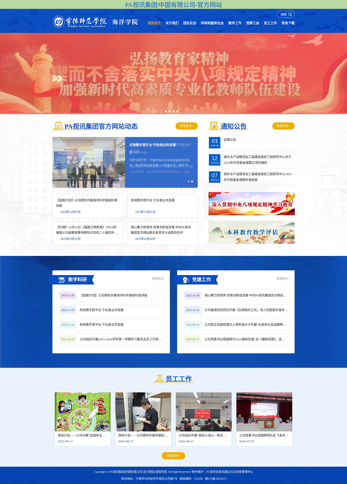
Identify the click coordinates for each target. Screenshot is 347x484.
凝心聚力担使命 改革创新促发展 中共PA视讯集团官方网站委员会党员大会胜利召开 (261, 295)
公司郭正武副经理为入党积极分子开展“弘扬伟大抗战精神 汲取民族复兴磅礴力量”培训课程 (266, 324)
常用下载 (288, 23)
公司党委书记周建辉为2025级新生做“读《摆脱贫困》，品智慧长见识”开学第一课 (259, 339)
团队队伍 (189, 23)
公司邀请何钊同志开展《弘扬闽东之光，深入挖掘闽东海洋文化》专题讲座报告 (258, 310)
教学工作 (234, 23)
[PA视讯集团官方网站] (95, 27)
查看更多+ (186, 125)
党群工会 (252, 23)
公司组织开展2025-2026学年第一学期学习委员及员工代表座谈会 (124, 339)
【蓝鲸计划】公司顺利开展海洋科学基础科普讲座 (113, 295)
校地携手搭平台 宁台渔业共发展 (101, 310)
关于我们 (172, 23)
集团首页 (154, 23)
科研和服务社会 (212, 23)
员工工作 (270, 23)
